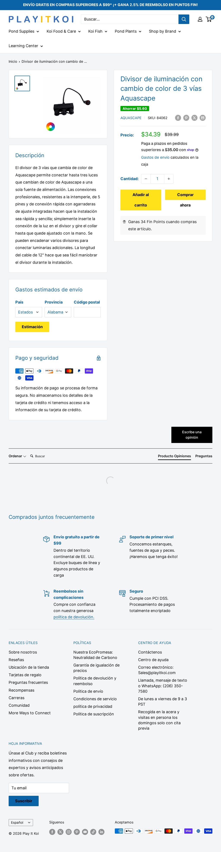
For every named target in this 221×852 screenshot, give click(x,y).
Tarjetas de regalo (25, 675)
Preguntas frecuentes (28, 682)
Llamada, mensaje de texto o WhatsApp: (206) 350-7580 (162, 685)
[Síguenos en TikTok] (93, 831)
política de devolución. (74, 617)
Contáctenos (150, 652)
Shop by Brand (162, 31)
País (19, 302)
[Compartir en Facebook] (178, 117)
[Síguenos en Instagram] (69, 831)
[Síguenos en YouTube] (85, 831)
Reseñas (16, 659)
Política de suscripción (93, 714)
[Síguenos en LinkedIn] (101, 831)
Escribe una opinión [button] (192, 435)
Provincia (54, 302)
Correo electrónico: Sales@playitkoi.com (157, 670)
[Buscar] (183, 19)
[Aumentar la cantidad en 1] (168, 178)
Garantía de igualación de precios (96, 668)
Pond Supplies (21, 31)
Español (17, 822)
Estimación (32, 326)
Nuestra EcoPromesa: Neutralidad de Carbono (95, 655)
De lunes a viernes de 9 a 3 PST (162, 702)
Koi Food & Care (61, 31)
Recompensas (21, 690)
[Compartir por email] (203, 117)
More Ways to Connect (30, 713)
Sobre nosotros (23, 652)
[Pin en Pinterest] (186, 117)
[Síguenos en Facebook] (52, 831)
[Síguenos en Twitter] (60, 831)
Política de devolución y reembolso (94, 681)
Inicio (13, 61)
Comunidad (19, 705)
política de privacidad (92, 706)
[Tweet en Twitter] (194, 117)
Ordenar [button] (16, 456)
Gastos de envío (155, 157)
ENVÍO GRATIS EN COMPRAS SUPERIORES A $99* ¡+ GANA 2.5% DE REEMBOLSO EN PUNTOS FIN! (110, 5)
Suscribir (23, 801)
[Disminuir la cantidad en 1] (145, 178)
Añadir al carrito (141, 199)
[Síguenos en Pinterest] (77, 831)
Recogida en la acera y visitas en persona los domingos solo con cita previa (159, 720)
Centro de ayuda (153, 659)
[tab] (174, 457)
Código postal (87, 302)
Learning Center (23, 45)
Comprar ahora (185, 196)
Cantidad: (129, 178)
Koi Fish (95, 31)
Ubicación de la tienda (29, 667)
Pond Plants (126, 31)
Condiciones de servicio (95, 699)
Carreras (16, 697)
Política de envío (88, 691)
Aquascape (131, 118)
